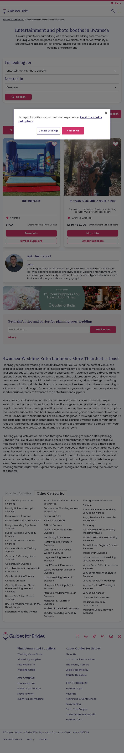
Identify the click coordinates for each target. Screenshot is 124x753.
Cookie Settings (48, 130)
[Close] (105, 112)
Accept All (73, 130)
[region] (62, 124)
